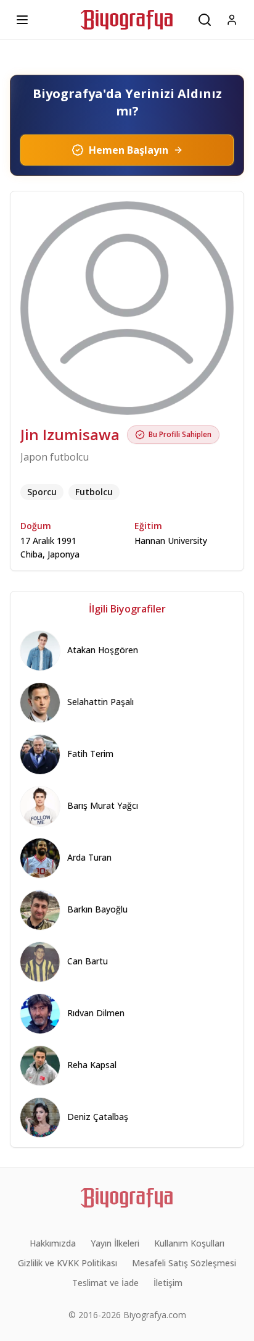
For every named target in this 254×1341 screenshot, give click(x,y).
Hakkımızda (53, 1243)
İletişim (168, 1283)
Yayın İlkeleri (115, 1243)
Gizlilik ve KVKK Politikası (67, 1263)
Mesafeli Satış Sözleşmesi (184, 1263)
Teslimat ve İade (105, 1283)
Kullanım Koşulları (189, 1243)
